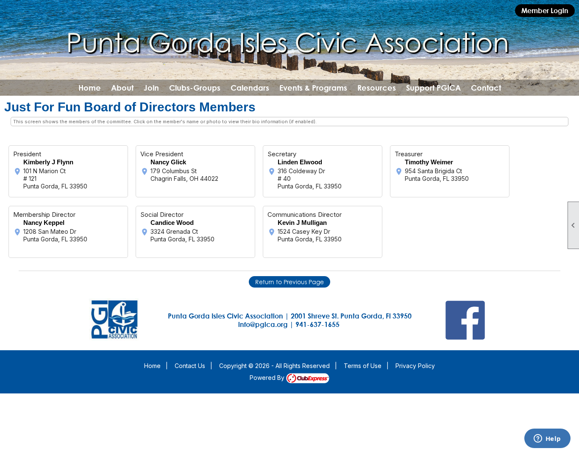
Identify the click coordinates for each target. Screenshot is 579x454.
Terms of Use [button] (362, 365)
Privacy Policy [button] (415, 365)
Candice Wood (172, 222)
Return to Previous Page (289, 281)
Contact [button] (486, 87)
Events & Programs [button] (313, 87)
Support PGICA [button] (433, 87)
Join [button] (151, 87)
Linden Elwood (300, 162)
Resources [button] (376, 87)
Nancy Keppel (43, 222)
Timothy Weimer (429, 162)
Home (89, 87)
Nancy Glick (168, 162)
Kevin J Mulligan (302, 222)
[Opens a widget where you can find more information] (547, 439)
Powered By (268, 377)
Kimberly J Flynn (48, 162)
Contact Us (190, 365)
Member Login (544, 10)
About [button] (122, 87)
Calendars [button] (250, 87)
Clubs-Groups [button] (194, 87)
